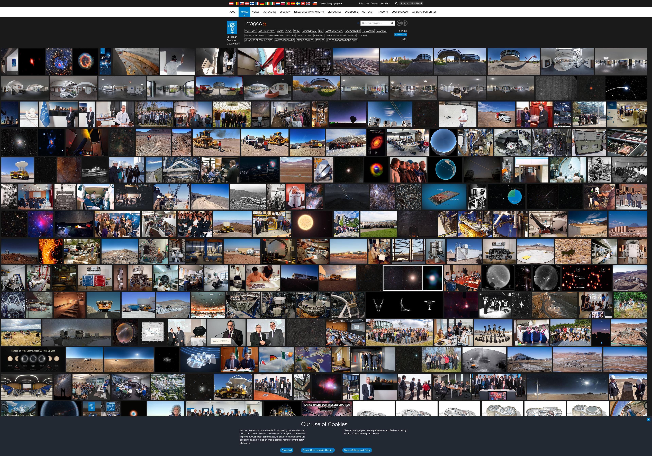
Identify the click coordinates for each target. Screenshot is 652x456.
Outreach (368, 12)
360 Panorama (266, 31)
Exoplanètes (353, 31)
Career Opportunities (424, 12)
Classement (400, 34)
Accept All (287, 450)
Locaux (363, 35)
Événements (351, 12)
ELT (321, 31)
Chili (297, 31)
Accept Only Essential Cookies (318, 450)
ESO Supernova (334, 31)
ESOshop (285, 12)
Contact (374, 3)
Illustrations (275, 35)
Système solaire (284, 40)
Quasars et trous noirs (258, 40)
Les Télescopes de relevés (342, 40)
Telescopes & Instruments (309, 12)
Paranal (319, 35)
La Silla (290, 35)
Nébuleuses (304, 35)
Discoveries (334, 12)
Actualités (270, 12)
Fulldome (368, 31)
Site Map (384, 3)
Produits (383, 12)
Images (244, 12)
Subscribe (364, 3)
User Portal (416, 3)
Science (404, 3)
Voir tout (250, 31)
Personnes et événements (341, 35)
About (233, 12)
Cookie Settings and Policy (357, 450)
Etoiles (320, 40)
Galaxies (381, 31)
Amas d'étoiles (305, 40)
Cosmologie (309, 31)
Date (404, 39)
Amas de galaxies (254, 35)
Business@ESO (400, 12)
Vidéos (255, 12)
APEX (288, 31)
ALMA (280, 31)
